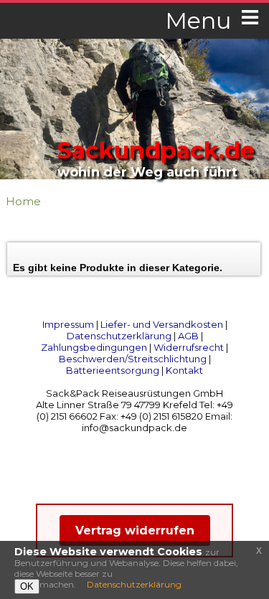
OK (27, 586)
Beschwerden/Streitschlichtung (133, 358)
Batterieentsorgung (112, 370)
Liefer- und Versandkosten (161, 324)
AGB (188, 335)
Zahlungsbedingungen (94, 347)
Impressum (68, 324)
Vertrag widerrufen (134, 530)
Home (23, 201)
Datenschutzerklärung (119, 335)
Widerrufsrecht (189, 347)
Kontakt (184, 370)
